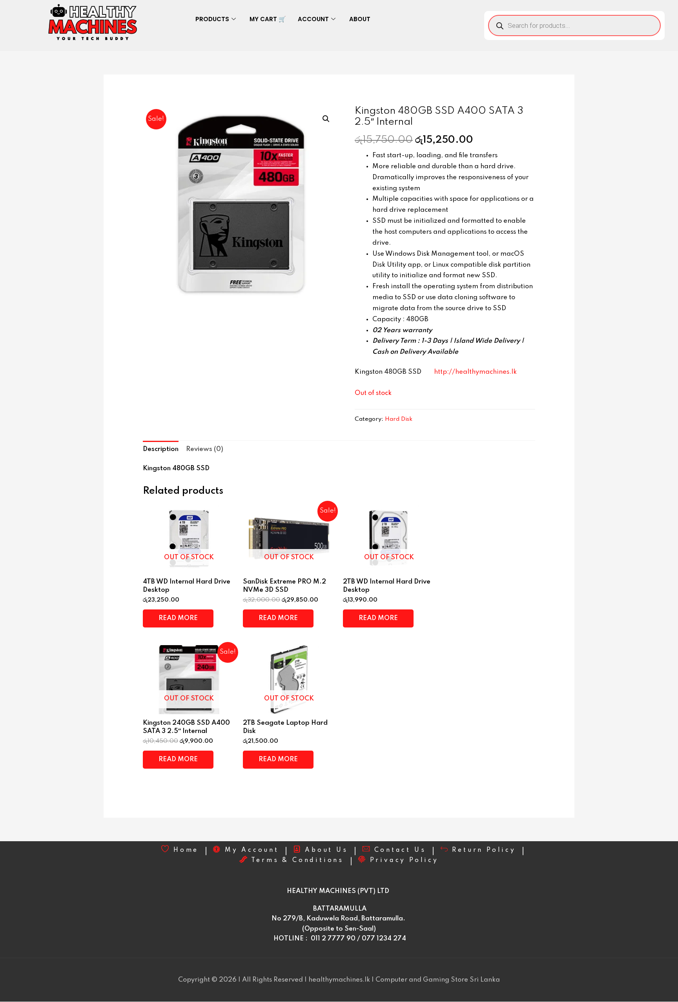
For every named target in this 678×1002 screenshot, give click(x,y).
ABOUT (359, 19)
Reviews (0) (204, 449)
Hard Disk (398, 419)
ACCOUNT (313, 19)
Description (161, 449)
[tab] (161, 449)
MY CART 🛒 (268, 19)
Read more (178, 618)
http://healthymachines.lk (475, 372)
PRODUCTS (212, 19)
